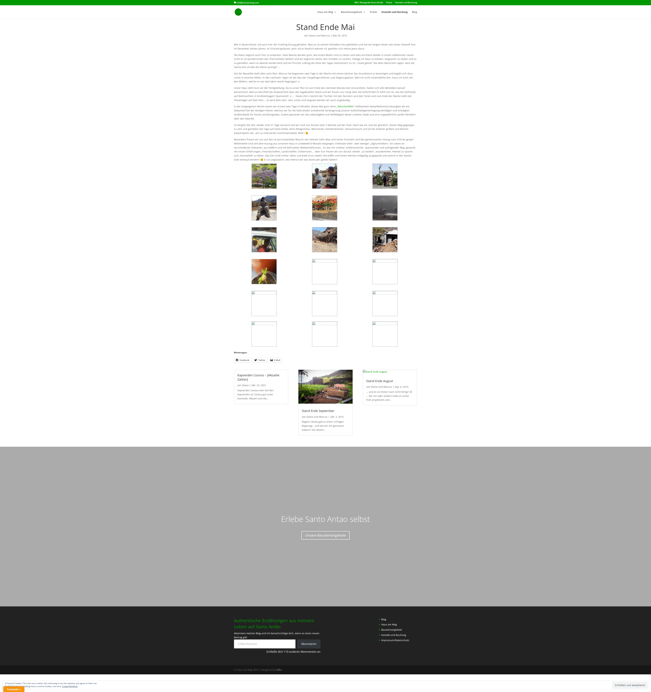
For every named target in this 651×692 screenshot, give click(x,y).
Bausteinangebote (351, 12)
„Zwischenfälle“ (345, 106)
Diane (245, 385)
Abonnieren (308, 644)
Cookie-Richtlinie (70, 686)
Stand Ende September (318, 411)
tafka (279, 669)
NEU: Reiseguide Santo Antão (368, 3)
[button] (264, 176)
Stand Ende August (379, 381)
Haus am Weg (325, 12)
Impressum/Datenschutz (395, 640)
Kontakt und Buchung (406, 3)
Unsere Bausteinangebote (325, 535)
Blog (414, 12)
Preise (389, 3)
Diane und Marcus (319, 35)
